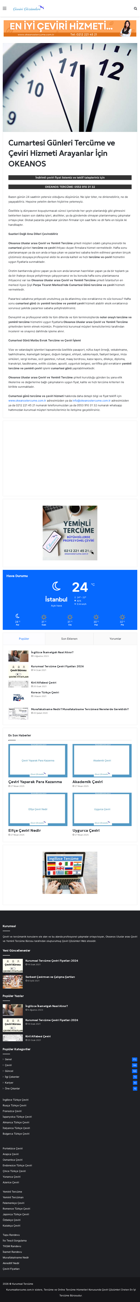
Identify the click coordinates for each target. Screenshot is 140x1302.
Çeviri (8, 1065)
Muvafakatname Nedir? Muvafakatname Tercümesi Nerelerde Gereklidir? (80, 709)
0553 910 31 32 (84, 187)
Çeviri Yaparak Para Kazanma (35, 781)
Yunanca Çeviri (11, 1176)
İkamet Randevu (12, 1251)
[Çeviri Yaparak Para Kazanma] (37, 760)
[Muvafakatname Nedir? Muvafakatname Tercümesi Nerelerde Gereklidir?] (18, 713)
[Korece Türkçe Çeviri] (18, 698)
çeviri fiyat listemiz (59, 177)
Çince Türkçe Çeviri (14, 1171)
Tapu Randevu (11, 1234)
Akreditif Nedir (11, 1263)
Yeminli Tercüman (13, 1197)
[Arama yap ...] (135, 9)
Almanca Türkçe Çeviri (16, 1122)
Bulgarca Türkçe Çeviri (16, 1133)
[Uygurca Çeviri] (102, 809)
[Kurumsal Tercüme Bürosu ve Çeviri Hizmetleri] (28, 8)
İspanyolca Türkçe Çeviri (17, 1116)
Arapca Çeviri (11, 1154)
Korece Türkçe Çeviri (45, 692)
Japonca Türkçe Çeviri (16, 1214)
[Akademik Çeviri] (102, 760)
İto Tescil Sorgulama (15, 1240)
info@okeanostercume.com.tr (92, 400)
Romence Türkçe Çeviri (16, 1208)
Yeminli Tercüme (12, 1191)
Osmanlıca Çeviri (12, 1159)
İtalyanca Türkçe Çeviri (16, 1128)
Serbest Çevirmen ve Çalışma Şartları (50, 977)
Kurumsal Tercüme (22, 1283)
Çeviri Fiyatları (11, 1268)
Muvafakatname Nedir (16, 1257)
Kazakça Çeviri (11, 1225)
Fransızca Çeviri (12, 1111)
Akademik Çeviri (88, 781)
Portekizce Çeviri (13, 1148)
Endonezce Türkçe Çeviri (17, 1165)
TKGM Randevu (12, 1246)
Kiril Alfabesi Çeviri (43, 682)
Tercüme (49, 1289)
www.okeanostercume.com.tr (27, 400)
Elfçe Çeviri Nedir (24, 830)
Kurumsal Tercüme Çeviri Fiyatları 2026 (57, 666)
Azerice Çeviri (11, 1182)
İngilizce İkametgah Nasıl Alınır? (52, 652)
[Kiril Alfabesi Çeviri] (18, 684)
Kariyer (9, 1082)
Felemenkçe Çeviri (13, 1203)
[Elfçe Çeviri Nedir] (37, 809)
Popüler (24, 638)
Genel (8, 1059)
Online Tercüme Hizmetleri (73, 1289)
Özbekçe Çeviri (11, 1219)
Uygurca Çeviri (86, 830)
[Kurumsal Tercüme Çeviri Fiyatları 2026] (18, 671)
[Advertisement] (70, 460)
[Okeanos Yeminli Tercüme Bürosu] (70, 28)
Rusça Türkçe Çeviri (14, 1105)
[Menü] (4, 9)
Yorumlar (115, 638)
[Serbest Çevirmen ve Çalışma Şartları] (13, 982)
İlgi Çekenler (12, 1076)
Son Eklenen (69, 638)
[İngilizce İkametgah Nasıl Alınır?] (18, 656)
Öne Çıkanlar (12, 1088)
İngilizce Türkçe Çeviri (15, 1099)
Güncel (9, 1071)
